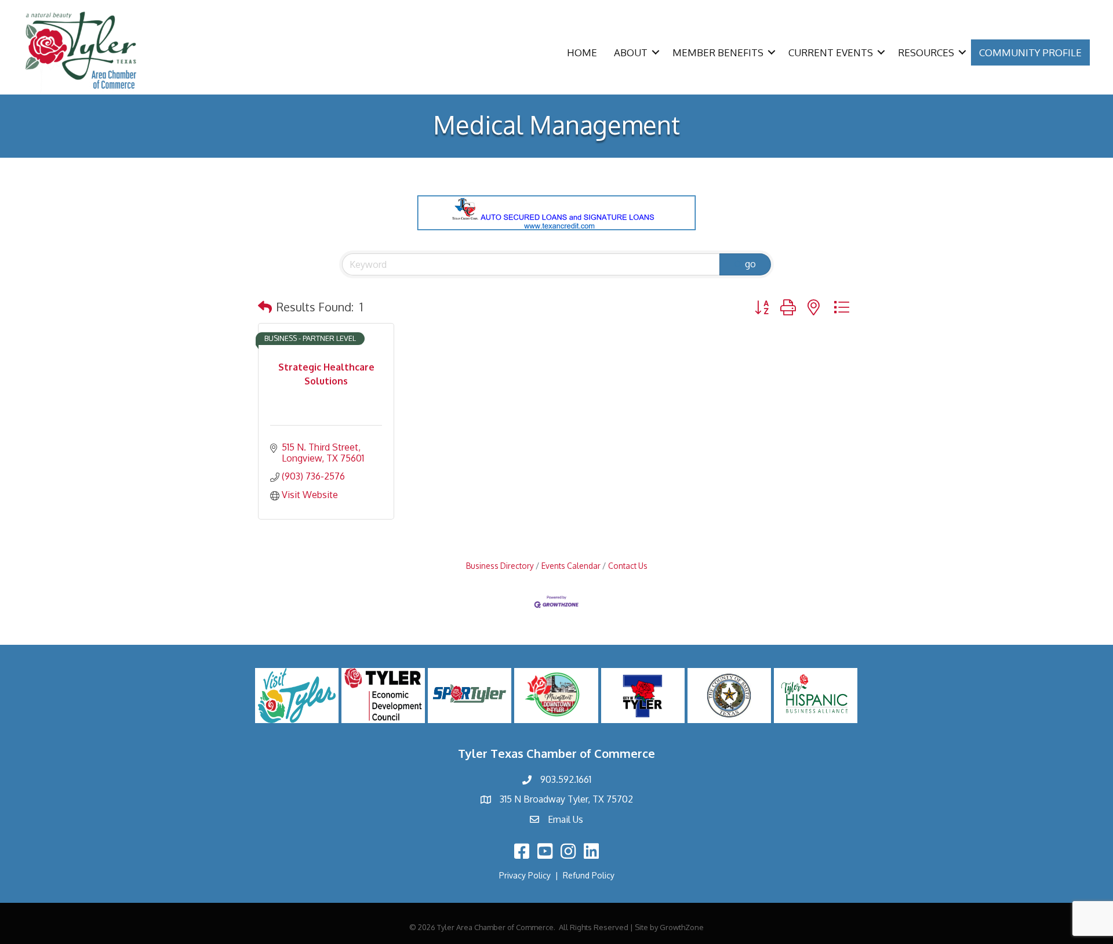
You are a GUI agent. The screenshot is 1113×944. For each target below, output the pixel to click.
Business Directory (500, 566)
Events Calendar (571, 566)
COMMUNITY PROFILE (1030, 52)
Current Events (830, 52)
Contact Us (628, 566)
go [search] (750, 264)
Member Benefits (717, 52)
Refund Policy (588, 875)
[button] (265, 306)
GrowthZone (682, 927)
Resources (926, 52)
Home (582, 52)
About (631, 52)
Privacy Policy (525, 875)
